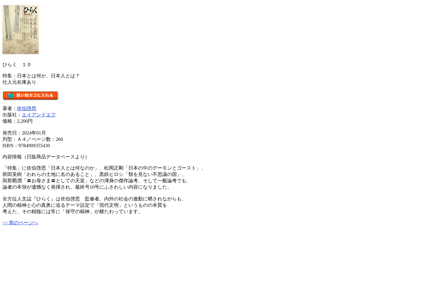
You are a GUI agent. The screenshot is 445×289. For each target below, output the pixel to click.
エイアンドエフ (39, 114)
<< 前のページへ (20, 222)
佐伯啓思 (26, 108)
